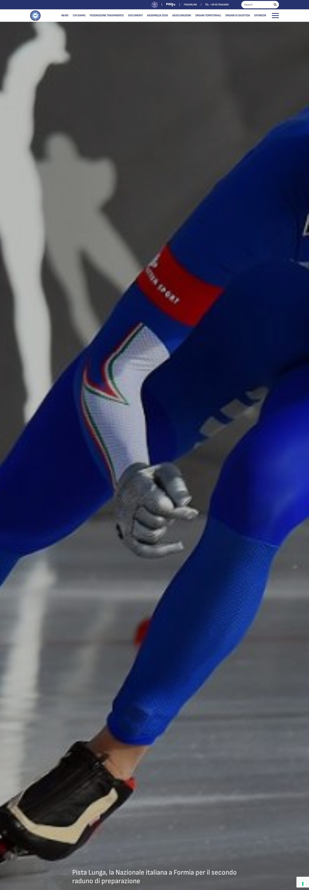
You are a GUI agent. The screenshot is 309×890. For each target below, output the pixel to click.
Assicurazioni (181, 15)
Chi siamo (79, 15)
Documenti (135, 15)
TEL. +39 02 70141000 (217, 4)
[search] (275, 4)
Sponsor (260, 15)
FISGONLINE (190, 4)
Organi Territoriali (208, 15)
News (64, 15)
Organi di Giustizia (237, 15)
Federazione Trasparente (107, 15)
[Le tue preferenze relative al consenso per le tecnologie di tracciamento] (302, 883)
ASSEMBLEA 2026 (157, 15)
